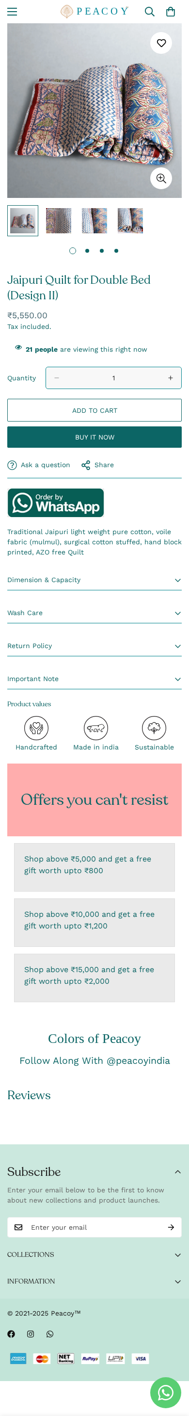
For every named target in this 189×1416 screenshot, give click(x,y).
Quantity (21, 378)
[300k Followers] (11, 1334)
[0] (170, 11)
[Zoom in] (161, 178)
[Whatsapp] (50, 1334)
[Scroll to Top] (171, 1364)
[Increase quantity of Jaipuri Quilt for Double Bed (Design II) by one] (170, 378)
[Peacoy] (94, 11)
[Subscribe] (171, 1227)
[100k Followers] (30, 1334)
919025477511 (55, 502)
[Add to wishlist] (161, 43)
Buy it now (94, 437)
